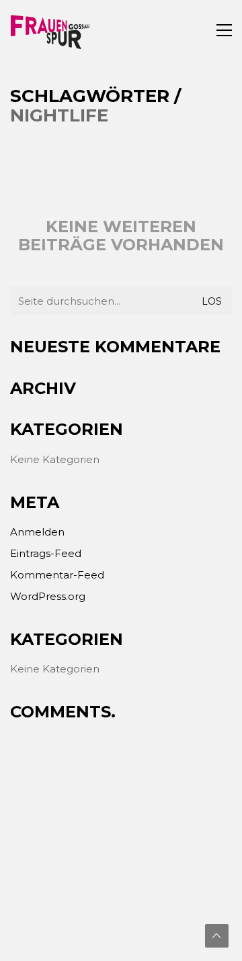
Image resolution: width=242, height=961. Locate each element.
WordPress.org (47, 596)
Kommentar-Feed (57, 574)
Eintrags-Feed (45, 553)
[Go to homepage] (50, 30)
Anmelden (37, 531)
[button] (224, 30)
